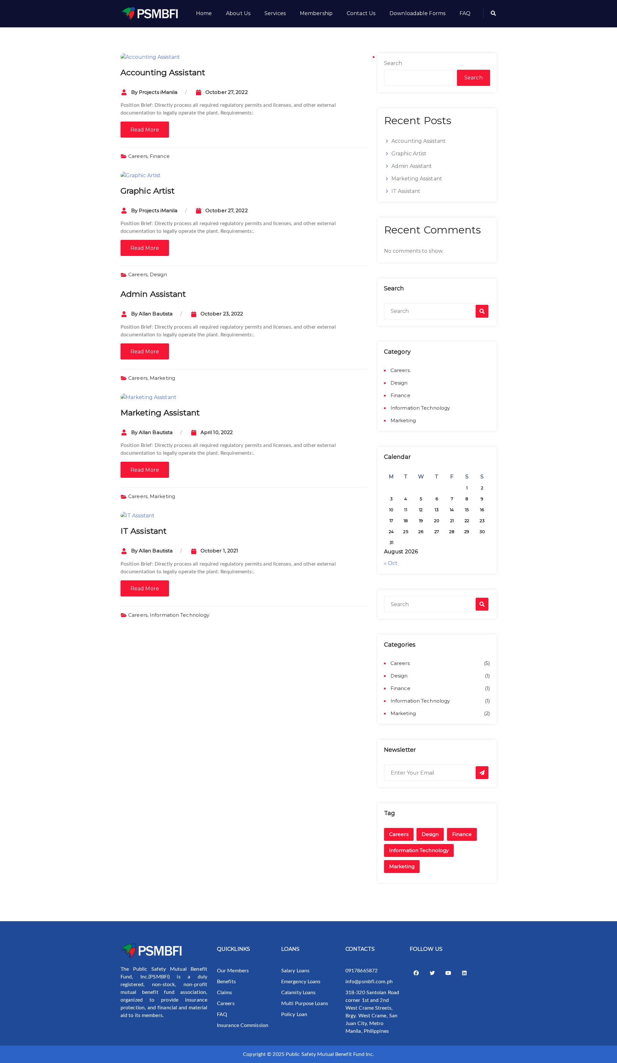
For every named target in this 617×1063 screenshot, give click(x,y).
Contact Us (361, 13)
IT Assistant (143, 531)
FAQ (465, 13)
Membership (316, 13)
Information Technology (179, 615)
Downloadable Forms (417, 13)
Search (393, 63)
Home (204, 13)
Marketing (162, 378)
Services (275, 13)
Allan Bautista (156, 314)
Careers (138, 156)
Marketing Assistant (160, 412)
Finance (160, 156)
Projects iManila (158, 92)
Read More (144, 130)
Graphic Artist (147, 190)
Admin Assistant (153, 294)
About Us (238, 13)
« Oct (391, 563)
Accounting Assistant (163, 72)
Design (158, 274)
